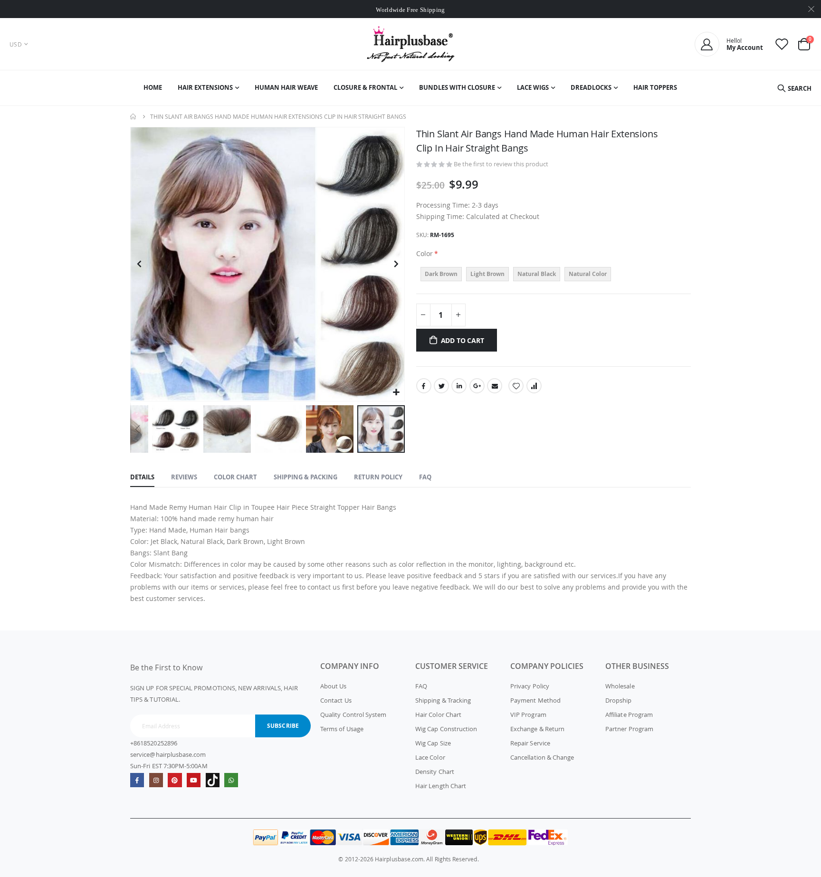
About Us (333, 686)
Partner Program (629, 728)
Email (494, 385)
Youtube (193, 780)
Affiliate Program (629, 714)
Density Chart (434, 771)
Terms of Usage (341, 728)
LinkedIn (459, 385)
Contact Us (336, 700)
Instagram (156, 780)
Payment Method (535, 700)
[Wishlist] (782, 44)
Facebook (423, 385)
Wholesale (620, 686)
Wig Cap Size (433, 743)
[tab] (142, 477)
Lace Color (430, 757)
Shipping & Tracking (443, 700)
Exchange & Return (537, 728)
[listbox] (553, 275)
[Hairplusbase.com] (411, 44)
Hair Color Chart (438, 714)
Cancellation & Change (542, 757)
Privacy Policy (529, 686)
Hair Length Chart (440, 786)
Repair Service (530, 743)
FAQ (421, 686)
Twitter (441, 385)
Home (133, 116)
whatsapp (231, 780)
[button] (396, 392)
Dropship (618, 700)
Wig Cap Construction (446, 728)
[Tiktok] (213, 780)
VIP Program (528, 714)
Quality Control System (353, 714)
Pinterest (174, 780)
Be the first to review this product (501, 164)
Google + (477, 385)
